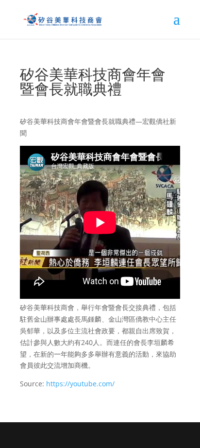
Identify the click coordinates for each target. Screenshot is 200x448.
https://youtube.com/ (80, 383)
